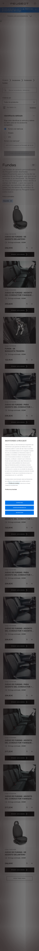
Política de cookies (14, 483)
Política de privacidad (11, 489)
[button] (19, 508)
